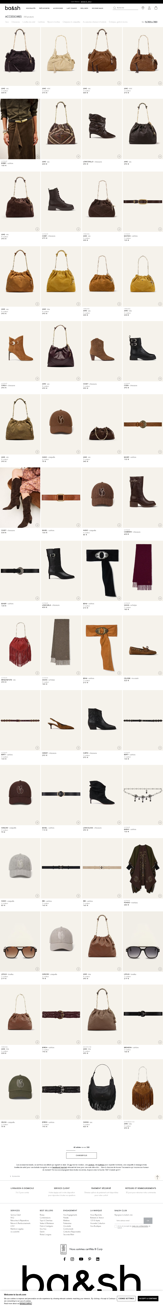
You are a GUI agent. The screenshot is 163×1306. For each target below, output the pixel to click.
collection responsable (72, 1232)
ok (148, 1221)
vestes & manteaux (47, 1223)
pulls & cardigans (46, 1226)
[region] (81, 1298)
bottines (101, 1165)
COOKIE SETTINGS (126, 1299)
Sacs (7, 22)
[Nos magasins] (143, 8)
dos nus (43, 1229)
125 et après (95, 1220)
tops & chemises (46, 1220)
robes (42, 1215)
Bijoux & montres (53, 22)
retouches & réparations (20, 1220)
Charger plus (81, 1155)
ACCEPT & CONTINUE (148, 1299)
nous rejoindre (96, 1215)
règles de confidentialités (140, 1226)
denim (42, 1232)
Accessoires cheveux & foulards (94, 22)
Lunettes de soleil (29, 22)
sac (71, 1165)
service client (16, 1215)
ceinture (91, 1165)
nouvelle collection (97, 1223)
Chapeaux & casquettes (71, 22)
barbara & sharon (97, 1218)
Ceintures (41, 22)
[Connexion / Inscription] (149, 8)
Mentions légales (17, 1229)
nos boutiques (95, 1226)
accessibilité (15, 1232)
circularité (67, 1226)
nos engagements (70, 1215)
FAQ (12, 1218)
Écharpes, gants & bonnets (119, 22)
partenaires (67, 1223)
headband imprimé (59, 1167)
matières (66, 1220)
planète (66, 1218)
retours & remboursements (20, 1223)
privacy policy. (26, 1303)
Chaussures (15, 22)
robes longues (45, 1234)
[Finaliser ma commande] (156, 8)
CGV (12, 1226)
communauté (68, 1229)
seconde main (68, 1234)
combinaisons (45, 1218)
